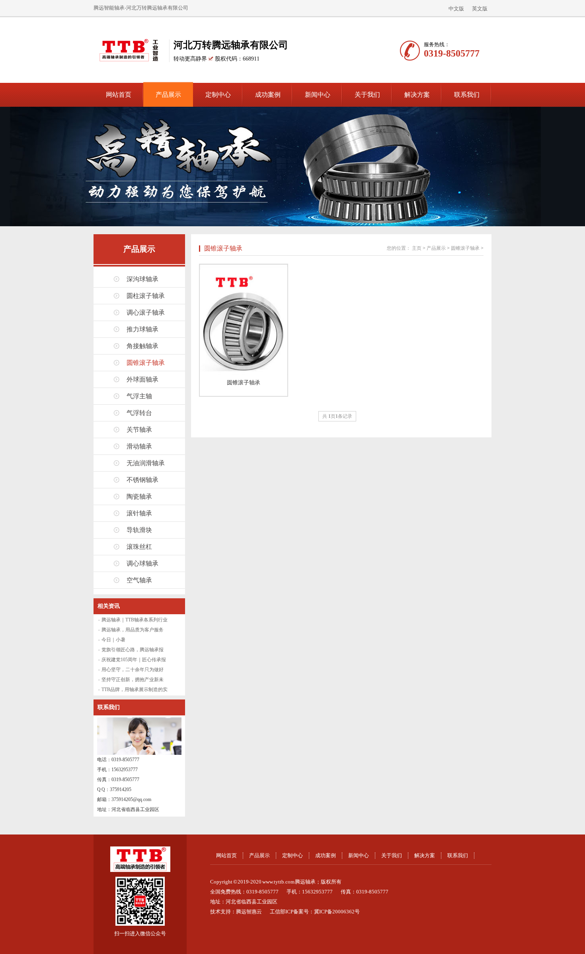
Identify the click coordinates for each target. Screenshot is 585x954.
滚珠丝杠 (139, 546)
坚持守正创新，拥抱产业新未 (132, 679)
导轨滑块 (139, 530)
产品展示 (168, 94)
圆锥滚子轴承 (146, 362)
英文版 (480, 9)
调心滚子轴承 (146, 312)
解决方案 (417, 94)
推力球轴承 (142, 329)
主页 (416, 248)
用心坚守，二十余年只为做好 (132, 669)
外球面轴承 (142, 379)
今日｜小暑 (113, 640)
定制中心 (218, 94)
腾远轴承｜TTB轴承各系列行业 (134, 620)
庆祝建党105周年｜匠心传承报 (133, 659)
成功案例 (268, 94)
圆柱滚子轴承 (146, 295)
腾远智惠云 (249, 912)
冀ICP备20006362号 (337, 912)
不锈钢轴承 (142, 479)
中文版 (456, 9)
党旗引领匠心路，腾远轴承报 (132, 649)
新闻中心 (317, 94)
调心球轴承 (142, 563)
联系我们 (467, 94)
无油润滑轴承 (146, 463)
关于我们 (367, 94)
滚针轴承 (139, 513)
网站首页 (118, 94)
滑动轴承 (139, 446)
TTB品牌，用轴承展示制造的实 (134, 689)
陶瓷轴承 (139, 496)
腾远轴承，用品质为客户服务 (132, 630)
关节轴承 (139, 429)
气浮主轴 (139, 396)
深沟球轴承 (142, 279)
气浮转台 (139, 412)
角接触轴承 (142, 346)
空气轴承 (139, 580)
